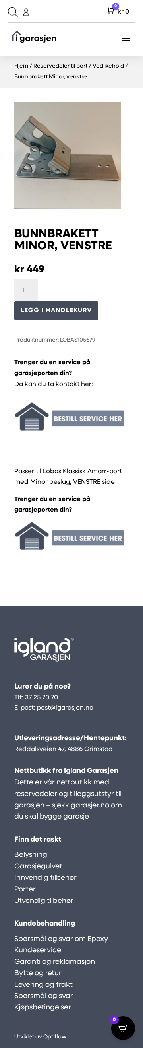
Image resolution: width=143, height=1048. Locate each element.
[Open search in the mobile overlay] (12, 12)
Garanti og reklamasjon (54, 962)
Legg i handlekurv (56, 310)
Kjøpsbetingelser (42, 1007)
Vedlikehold (108, 66)
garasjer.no (90, 805)
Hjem (21, 66)
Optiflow (54, 1037)
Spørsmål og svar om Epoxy (61, 939)
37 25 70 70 (41, 698)
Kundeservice (37, 950)
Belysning (30, 855)
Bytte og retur (38, 973)
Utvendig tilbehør (43, 901)
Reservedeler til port (60, 66)
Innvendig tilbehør (45, 878)
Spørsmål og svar (43, 996)
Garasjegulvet (38, 866)
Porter (25, 889)
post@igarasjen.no (65, 708)
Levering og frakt (43, 985)
